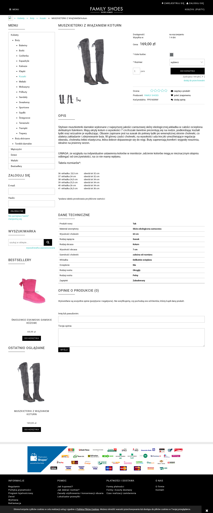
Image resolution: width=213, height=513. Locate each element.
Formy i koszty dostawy (119, 490)
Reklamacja (14, 503)
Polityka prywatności (19, 490)
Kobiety (15, 35)
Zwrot (11, 496)
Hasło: (11, 198)
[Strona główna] (106, 10)
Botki (21, 50)
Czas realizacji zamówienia (121, 493)
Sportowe (24, 107)
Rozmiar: (138, 62)
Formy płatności (115, 486)
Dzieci (14, 154)
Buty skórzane (22, 138)
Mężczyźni (16, 149)
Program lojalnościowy (20, 493)
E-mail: (11, 185)
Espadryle (24, 61)
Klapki (22, 71)
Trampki (23, 128)
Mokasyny (24, 86)
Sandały (23, 97)
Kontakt (160, 490)
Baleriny (23, 45)
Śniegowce (24, 117)
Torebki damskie (23, 143)
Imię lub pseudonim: (68, 313)
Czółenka (24, 55)
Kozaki (22, 76)
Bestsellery (16, 166)
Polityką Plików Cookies (88, 509)
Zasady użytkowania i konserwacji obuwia (80, 493)
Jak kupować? (65, 486)
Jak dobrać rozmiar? (68, 490)
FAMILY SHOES (151, 95)
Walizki (14, 160)
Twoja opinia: (65, 325)
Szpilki (22, 112)
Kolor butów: (139, 54)
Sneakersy (24, 102)
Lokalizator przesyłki (68, 496)
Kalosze (23, 66)
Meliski (22, 81)
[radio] (172, 55)
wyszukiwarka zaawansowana (40, 248)
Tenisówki (24, 123)
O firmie (160, 486)
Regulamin (14, 486)
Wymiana (13, 500)
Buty (17, 40)
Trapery (23, 133)
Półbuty (23, 92)
